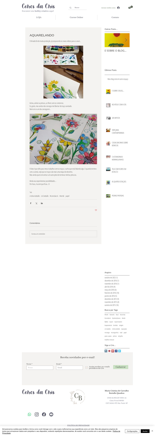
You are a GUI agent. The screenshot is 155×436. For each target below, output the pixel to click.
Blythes (106, 322)
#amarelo (112, 315)
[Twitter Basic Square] (119, 351)
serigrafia (120, 336)
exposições (124, 329)
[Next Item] (126, 40)
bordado (115, 325)
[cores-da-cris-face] (44, 414)
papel (67, 196)
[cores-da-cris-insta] (37, 414)
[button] (130, 7)
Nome (28, 364)
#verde (62, 196)
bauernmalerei (118, 322)
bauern (111, 322)
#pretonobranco (116, 318)
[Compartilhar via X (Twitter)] (36, 203)
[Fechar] (152, 431)
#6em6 (106, 315)
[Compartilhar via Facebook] (31, 203)
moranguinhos (114, 332)
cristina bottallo (35, 196)
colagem (121, 325)
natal (121, 332)
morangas (107, 332)
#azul (117, 315)
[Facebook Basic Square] (116, 351)
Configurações (132, 431)
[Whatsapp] (29, 414)
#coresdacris (54, 196)
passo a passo (108, 336)
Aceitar (145, 431)
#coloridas (122, 315)
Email (58, 364)
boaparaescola (108, 325)
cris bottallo (44, 196)
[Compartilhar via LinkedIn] (42, 203)
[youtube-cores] (51, 414)
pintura (115, 336)
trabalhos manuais (109, 340)
